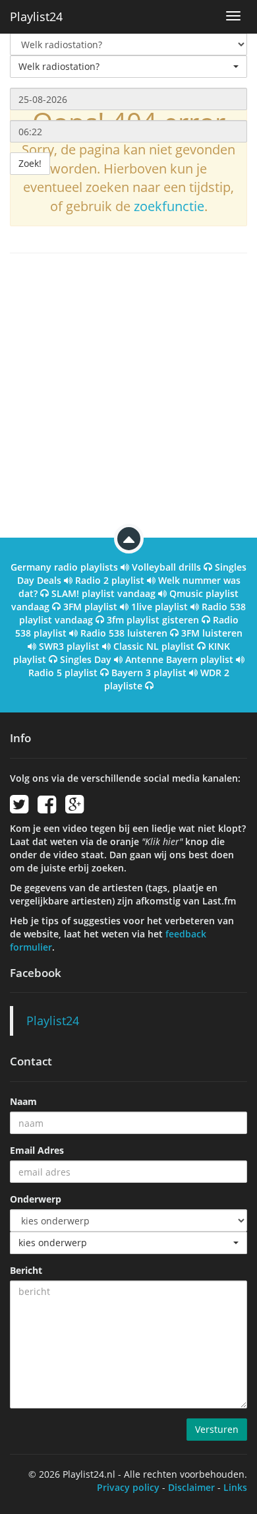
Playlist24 (36, 16)
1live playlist (159, 606)
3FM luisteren (212, 633)
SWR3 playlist (69, 646)
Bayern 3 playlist (148, 672)
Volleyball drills (166, 567)
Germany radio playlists (64, 567)
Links (235, 1487)
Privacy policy (128, 1487)
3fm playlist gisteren (153, 620)
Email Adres (37, 1150)
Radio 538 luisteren (123, 633)
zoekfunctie (169, 206)
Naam (23, 1101)
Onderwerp (35, 1199)
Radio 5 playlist (63, 672)
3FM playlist (90, 606)
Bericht (26, 1270)
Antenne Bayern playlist (179, 659)
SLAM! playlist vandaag (103, 593)
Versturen (217, 1429)
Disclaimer (191, 1487)
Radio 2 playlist (109, 580)
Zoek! (30, 163)
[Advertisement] (128, 395)
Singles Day (85, 659)
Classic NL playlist (153, 646)
